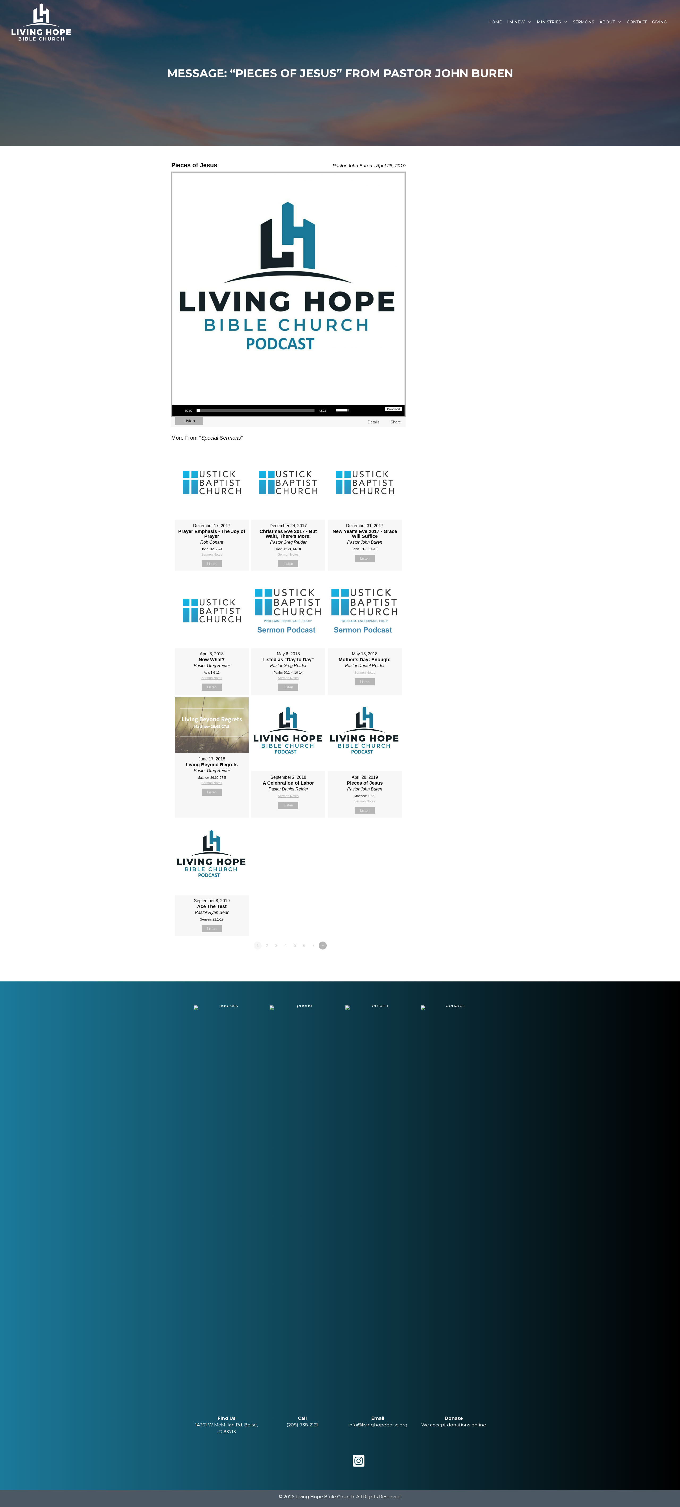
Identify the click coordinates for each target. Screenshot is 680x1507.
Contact (637, 21)
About (607, 21)
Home (495, 21)
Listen (189, 421)
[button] (321, 1461)
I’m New (516, 21)
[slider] (255, 410)
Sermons (583, 21)
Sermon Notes (211, 554)
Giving (659, 21)
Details (374, 422)
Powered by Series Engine (386, 960)
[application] (263, 410)
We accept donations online (453, 1424)
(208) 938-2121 (302, 1424)
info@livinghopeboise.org (377, 1424)
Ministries (549, 21)
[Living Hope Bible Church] (41, 21)
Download (393, 409)
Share (395, 422)
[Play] (179, 410)
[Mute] (331, 410)
